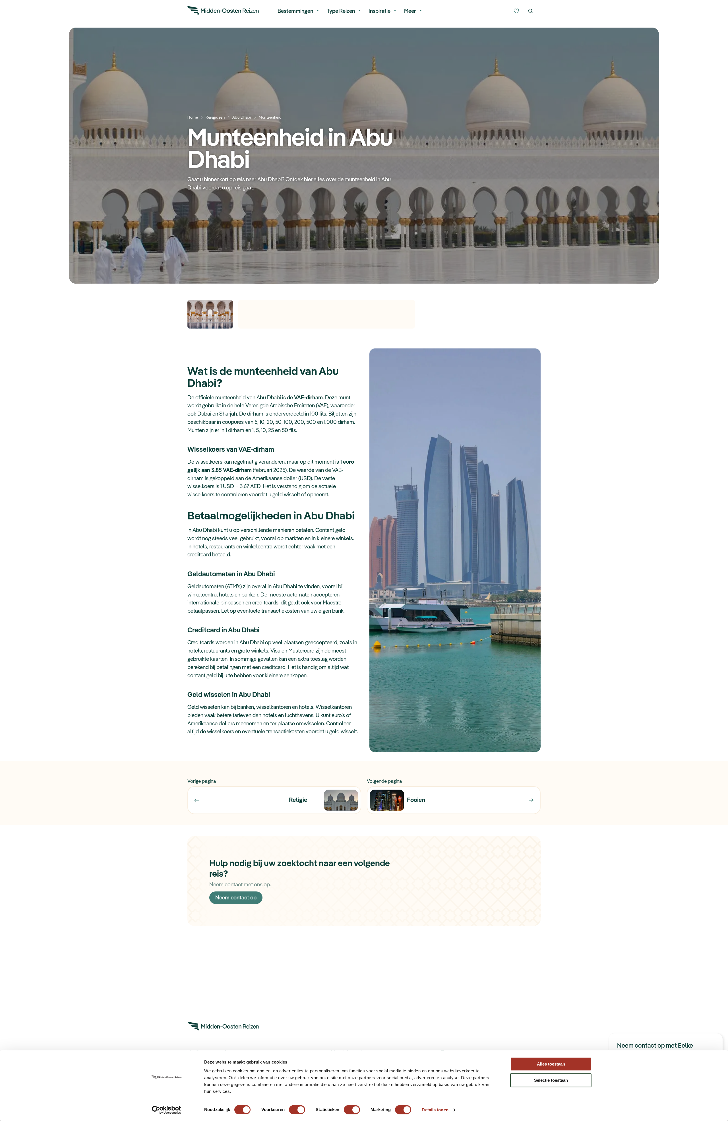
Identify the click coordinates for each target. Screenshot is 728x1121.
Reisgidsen (215, 117)
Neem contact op (236, 897)
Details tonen (435, 1109)
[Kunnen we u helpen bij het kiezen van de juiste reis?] (516, 11)
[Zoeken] (530, 11)
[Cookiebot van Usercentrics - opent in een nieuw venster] (166, 1110)
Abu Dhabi (241, 117)
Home (192, 117)
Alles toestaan (551, 1064)
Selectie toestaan (551, 1080)
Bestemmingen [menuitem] (295, 10)
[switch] (297, 1107)
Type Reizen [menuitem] (341, 10)
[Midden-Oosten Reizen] (223, 11)
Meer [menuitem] (410, 10)
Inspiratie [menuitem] (379, 10)
